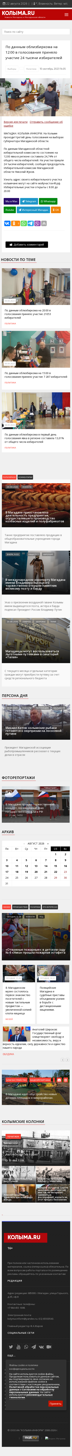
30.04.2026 (12, 708)
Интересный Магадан (34, 209)
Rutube (10, 209)
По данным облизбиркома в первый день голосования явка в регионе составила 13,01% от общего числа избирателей (34, 438)
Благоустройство (16, 1080)
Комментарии (25, 477)
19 (26, 872)
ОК (57, 209)
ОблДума (8, 1054)
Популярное (9, 477)
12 (26, 866)
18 (16, 872)
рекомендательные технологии (31, 1396)
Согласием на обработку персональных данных (31, 1391)
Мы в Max (11, 201)
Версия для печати (16, 122)
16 (65, 866)
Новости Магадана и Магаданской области (25, 17)
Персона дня (15, 695)
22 (55, 872)
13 (36, 866)
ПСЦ (41, 917)
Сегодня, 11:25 (13, 978)
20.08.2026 (12, 487)
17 (6, 872)
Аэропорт (48, 554)
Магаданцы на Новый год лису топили (18, 1180)
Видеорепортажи (40, 1080)
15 (55, 866)
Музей (9, 1019)
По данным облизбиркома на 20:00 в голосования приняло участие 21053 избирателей (28, 314)
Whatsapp (49, 201)
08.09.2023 (10, 425)
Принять (55, 1403)
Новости (27, 487)
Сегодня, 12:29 (14, 917)
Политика (31, 68)
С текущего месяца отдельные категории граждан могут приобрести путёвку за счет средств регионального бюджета (32, 674)
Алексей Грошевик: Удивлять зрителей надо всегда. (18, 1197)
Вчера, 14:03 (13, 554)
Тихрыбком (59, 708)
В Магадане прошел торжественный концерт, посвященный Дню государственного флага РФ (30, 807)
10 (6, 866)
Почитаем (13, 1136)
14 (45, 866)
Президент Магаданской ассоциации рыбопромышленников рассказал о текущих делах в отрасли (32, 751)
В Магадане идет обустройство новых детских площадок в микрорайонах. (31, 1095)
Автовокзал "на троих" (22, 1154)
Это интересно (50, 907)
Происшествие (20, 907)
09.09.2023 (10, 301)
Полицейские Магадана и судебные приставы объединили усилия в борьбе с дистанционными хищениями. (52, 998)
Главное (27, 622)
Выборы (12, 68)
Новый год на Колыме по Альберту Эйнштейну (52, 1180)
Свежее (6, 907)
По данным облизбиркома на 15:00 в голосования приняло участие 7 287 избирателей (36, 374)
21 (45, 872)
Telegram (30, 201)
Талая (53, 622)
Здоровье (41, 622)
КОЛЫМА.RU (18, 13)
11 (16, 866)
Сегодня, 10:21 (47, 978)
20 (36, 872)
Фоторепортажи (18, 777)
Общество (33, 554)
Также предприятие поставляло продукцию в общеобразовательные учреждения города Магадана (33, 538)
